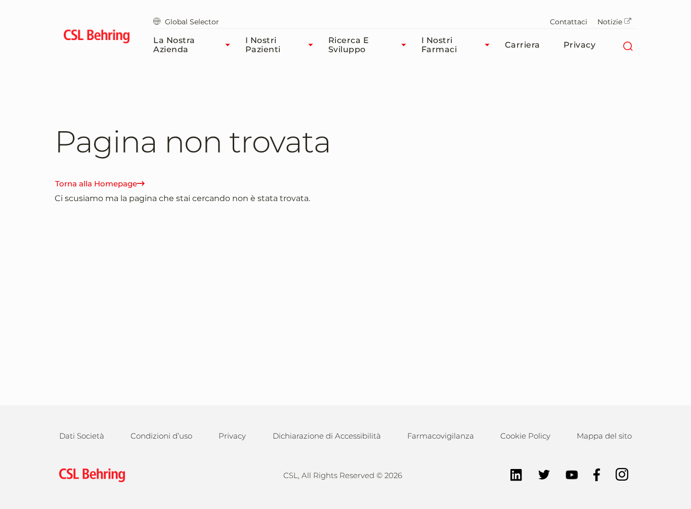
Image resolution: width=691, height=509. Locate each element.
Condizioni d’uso (161, 436)
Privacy (580, 45)
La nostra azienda (174, 44)
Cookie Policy (525, 436)
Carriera (522, 45)
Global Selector (192, 21)
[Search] (627, 45)
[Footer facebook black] (591, 474)
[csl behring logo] (89, 474)
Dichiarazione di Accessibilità (327, 436)
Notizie (609, 21)
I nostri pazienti (263, 44)
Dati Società (81, 436)
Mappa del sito (604, 436)
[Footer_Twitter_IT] (539, 474)
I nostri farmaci (439, 44)
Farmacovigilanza (440, 436)
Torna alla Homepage (96, 183)
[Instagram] (617, 474)
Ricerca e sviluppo (348, 44)
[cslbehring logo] (96, 38)
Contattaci (568, 21)
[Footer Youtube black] (566, 474)
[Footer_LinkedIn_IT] (511, 474)
